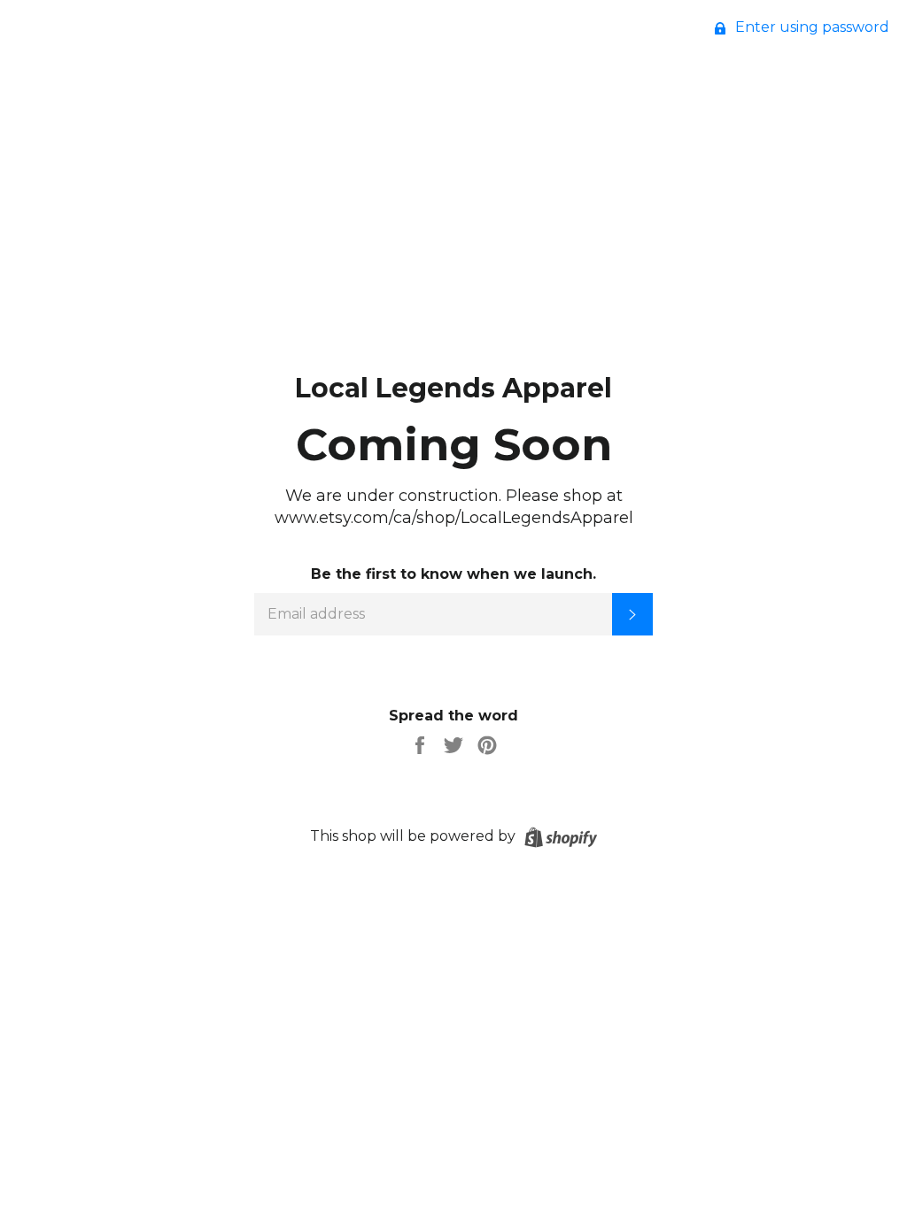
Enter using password (810, 27)
